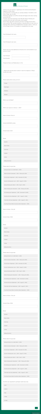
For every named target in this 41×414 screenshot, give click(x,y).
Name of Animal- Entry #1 (9, 115)
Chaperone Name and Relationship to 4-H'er (13, 63)
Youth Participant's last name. (9, 42)
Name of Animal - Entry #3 (9, 295)
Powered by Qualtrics (35, 413)
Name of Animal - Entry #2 (9, 209)
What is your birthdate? (8, 100)
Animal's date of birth (8, 130)
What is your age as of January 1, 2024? (12, 107)
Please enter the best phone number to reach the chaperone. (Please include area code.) (19, 71)
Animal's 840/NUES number (9, 123)
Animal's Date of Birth (8, 217)
